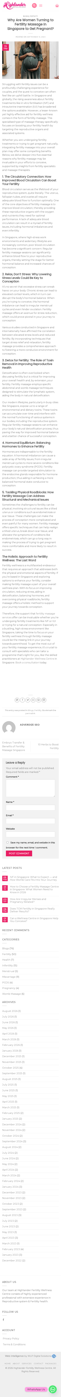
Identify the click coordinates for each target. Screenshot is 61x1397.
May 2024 (8, 1164)
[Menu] (40, 5)
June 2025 (8, 1090)
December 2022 (12, 1260)
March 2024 (9, 1175)
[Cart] (57, 5)
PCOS (5, 982)
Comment (12, 776)
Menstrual (8, 971)
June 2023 (8, 1226)
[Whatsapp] (53, 1389)
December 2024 (12, 1124)
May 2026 (8, 1028)
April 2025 (8, 1101)
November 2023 (12, 1198)
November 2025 (11, 1062)
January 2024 (10, 1186)
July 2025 (8, 1084)
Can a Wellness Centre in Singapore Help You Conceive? (34, 920)
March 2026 (9, 1039)
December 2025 (11, 1056)
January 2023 (10, 1254)
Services (27, 1363)
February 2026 (11, 1045)
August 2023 (10, 1215)
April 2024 (8, 1169)
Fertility (6, 954)
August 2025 (10, 1079)
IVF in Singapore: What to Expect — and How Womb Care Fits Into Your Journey (33, 878)
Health (6, 959)
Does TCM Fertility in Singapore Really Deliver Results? (32, 910)
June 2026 (8, 1022)
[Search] (34, 5)
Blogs (5, 948)
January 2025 (10, 1118)
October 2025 (10, 1067)
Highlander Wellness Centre (37, 658)
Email (9, 815)
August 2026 (10, 1011)
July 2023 (8, 1221)
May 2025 (8, 1096)
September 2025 (12, 1073)
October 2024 (10, 1135)
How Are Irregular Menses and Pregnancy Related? (28, 900)
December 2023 (12, 1192)
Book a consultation (27, 662)
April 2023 (8, 1237)
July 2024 (8, 1152)
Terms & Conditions (14, 1344)
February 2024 (11, 1181)
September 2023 (12, 1209)
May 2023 (8, 1232)
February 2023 (11, 1249)
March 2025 (9, 1107)
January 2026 (10, 1050)
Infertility (7, 965)
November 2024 (12, 1130)
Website (10, 829)
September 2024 (12, 1141)
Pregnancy (8, 988)
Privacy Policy (11, 1338)
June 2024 (8, 1158)
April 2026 (8, 1033)
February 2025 (11, 1113)
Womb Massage (11, 994)
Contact (38, 1363)
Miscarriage (9, 976)
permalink (30, 713)
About (16, 1363)
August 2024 (10, 1147)
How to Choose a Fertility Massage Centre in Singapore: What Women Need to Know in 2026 (34, 889)
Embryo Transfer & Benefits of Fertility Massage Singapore (13, 746)
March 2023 (9, 1243)
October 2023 (10, 1203)
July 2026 (8, 1016)
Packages (50, 1363)
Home (8, 1363)
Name (10, 802)
